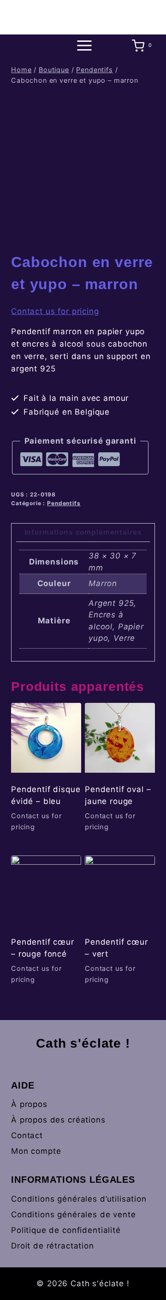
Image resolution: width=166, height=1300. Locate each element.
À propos (29, 1104)
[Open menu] (83, 45)
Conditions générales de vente (73, 1214)
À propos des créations (58, 1119)
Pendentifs (64, 503)
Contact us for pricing (55, 311)
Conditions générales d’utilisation (79, 1198)
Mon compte (36, 1151)
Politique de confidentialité (66, 1230)
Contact (27, 1135)
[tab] (83, 533)
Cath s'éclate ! (83, 1043)
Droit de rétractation (52, 1245)
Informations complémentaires (83, 532)
